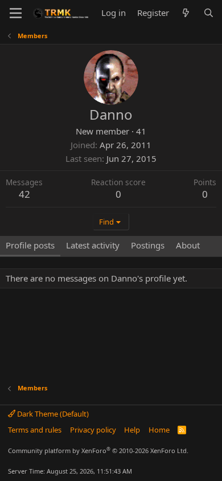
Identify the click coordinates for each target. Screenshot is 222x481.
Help (132, 430)
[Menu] (15, 13)
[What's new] (186, 12)
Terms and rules (34, 430)
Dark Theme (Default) (52, 414)
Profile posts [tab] (30, 245)
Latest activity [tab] (93, 245)
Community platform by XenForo (98, 450)
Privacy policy (93, 430)
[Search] (209, 12)
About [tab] (188, 245)
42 (24, 194)
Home (159, 430)
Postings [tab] (148, 245)
